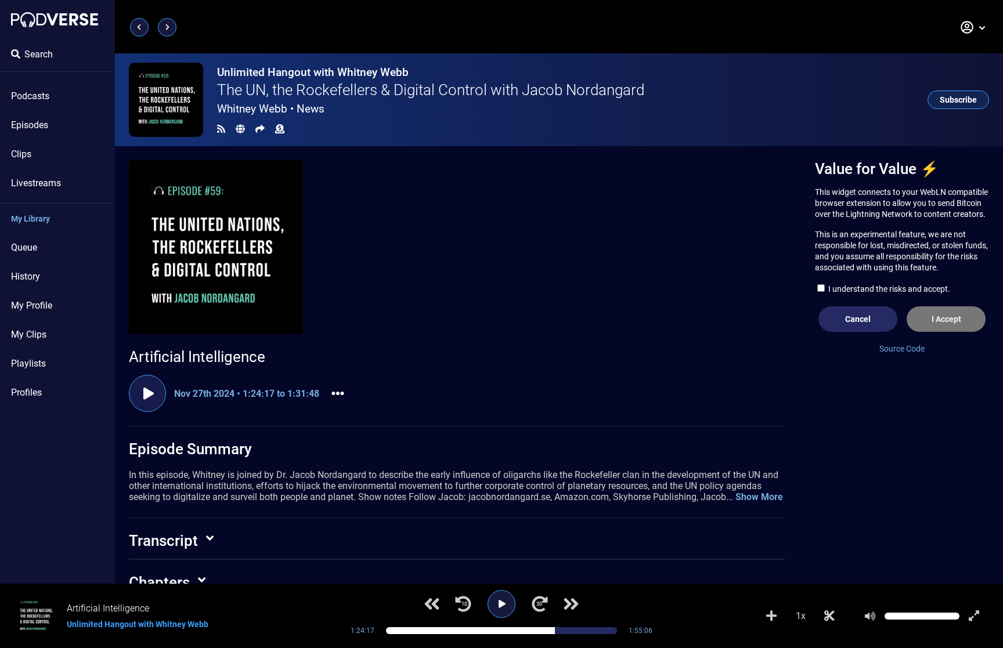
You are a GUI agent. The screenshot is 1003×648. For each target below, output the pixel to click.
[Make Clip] (829, 616)
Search (38, 54)
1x (801, 615)
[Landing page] (54, 20)
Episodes (29, 125)
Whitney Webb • (270, 108)
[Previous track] (432, 604)
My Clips (28, 334)
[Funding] (279, 129)
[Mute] (870, 616)
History (25, 276)
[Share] (260, 129)
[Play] (501, 604)
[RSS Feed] (221, 129)
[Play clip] (147, 393)
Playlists (28, 363)
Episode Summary (190, 449)
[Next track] (571, 604)
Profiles (26, 392)
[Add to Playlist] (771, 616)
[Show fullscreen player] (973, 616)
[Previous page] (139, 27)
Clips (21, 154)
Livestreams (36, 183)
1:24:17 (362, 631)
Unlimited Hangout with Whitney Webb (313, 72)
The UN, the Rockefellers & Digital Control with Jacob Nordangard (430, 90)
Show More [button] (759, 496)
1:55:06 (640, 631)
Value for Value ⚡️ (877, 169)
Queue (24, 247)
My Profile (31, 305)
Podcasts (30, 96)
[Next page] (167, 27)
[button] (973, 27)
